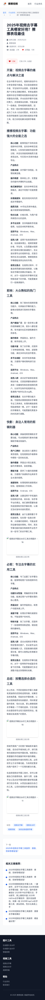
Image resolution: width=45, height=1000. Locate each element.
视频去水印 (30, 825)
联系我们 (6, 985)
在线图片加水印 (9, 949)
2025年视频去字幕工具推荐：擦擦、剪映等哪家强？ (22, 849)
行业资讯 (38, 4)
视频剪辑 (11, 829)
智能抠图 (6, 952)
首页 (30, 4)
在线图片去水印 (9, 945)
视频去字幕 (18, 825)
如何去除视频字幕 (25, 829)
